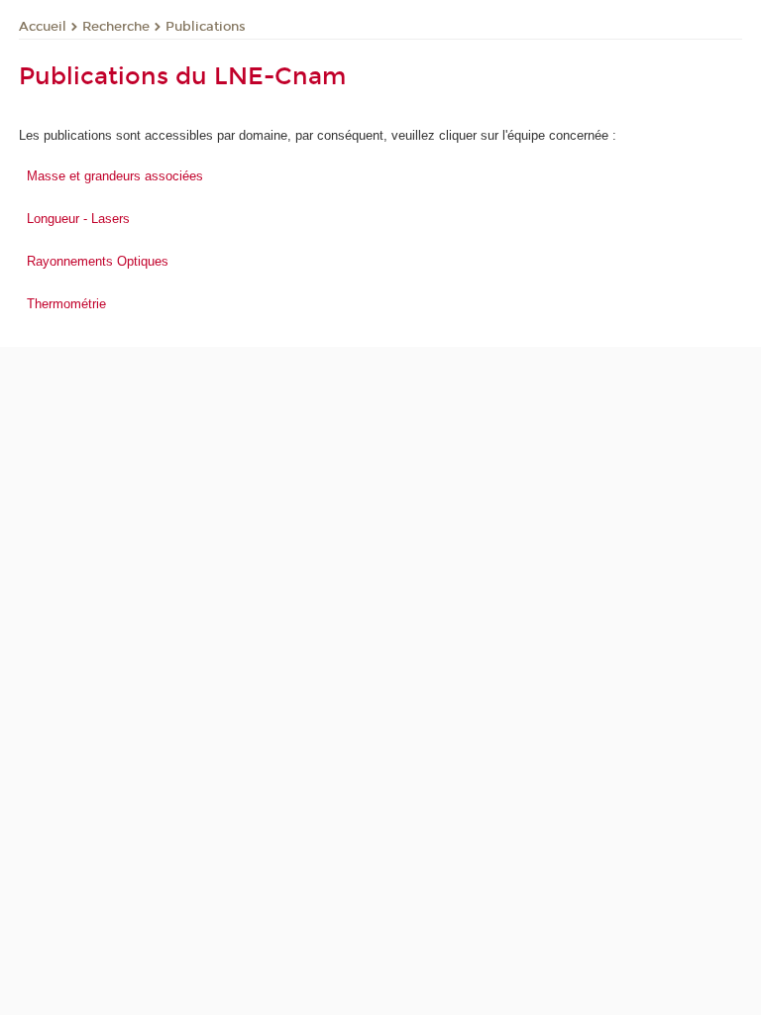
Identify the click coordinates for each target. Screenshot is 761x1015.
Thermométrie (66, 303)
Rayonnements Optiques (97, 261)
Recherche (116, 27)
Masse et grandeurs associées (115, 176)
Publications (205, 27)
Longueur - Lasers (78, 218)
